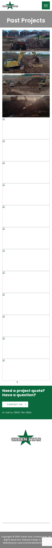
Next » (24, 382)
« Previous (7, 382)
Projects (6, 494)
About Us (6, 486)
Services (6, 490)
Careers (6, 498)
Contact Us (14, 404)
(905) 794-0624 (22, 412)
